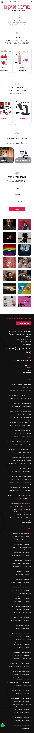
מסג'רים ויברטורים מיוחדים (26, 393)
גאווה (30, 447)
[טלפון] (6, 2)
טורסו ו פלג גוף (17, 403)
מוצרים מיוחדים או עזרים (20, 430)
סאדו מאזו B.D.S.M (27, 474)
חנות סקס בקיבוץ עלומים (26, 661)
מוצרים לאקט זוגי (12, 417)
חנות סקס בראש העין (15, 698)
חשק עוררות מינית (21, 468)
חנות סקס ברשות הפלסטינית (25, 682)
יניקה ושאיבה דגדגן (27, 384)
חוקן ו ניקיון (21, 422)
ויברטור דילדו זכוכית (15, 398)
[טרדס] (30, 352)
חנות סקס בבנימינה (27, 596)
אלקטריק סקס (19, 490)
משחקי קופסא (19, 514)
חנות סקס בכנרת (17, 628)
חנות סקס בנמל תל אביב (18, 704)
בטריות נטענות (28, 498)
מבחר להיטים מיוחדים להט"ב (22, 447)
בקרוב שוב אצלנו (27, 372)
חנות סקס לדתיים (19, 531)
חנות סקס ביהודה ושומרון (26, 606)
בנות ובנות (12, 447)
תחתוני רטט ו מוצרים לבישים (25, 436)
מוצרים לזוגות (19, 417)
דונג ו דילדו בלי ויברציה (13, 390)
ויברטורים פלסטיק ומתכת (26, 401)
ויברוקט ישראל (15, 436)
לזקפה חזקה (29, 468)
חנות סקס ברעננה (27, 560)
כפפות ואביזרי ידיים (17, 460)
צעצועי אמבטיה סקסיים (20, 441)
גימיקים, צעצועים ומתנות (14, 517)
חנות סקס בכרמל (19, 625)
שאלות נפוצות (28, 365)
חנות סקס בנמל (28, 704)
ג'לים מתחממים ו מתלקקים (26, 466)
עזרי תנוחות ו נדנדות (27, 433)
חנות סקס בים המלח (27, 639)
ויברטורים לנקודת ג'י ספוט (26, 395)
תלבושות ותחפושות (16, 455)
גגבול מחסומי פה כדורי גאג (26, 482)
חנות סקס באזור (28, 571)
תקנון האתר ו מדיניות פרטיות (24, 363)
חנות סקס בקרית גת (27, 690)
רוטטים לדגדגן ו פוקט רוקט (16, 384)
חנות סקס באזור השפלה (16, 558)
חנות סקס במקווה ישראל (26, 674)
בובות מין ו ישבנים (27, 406)
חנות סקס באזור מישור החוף (15, 623)
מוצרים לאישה (28, 382)
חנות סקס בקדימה (19, 679)
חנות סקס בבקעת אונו (26, 628)
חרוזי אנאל (11, 425)
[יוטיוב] (13, 348)
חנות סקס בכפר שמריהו (16, 620)
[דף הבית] (17, 8)
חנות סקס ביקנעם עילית (26, 598)
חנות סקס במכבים (18, 655)
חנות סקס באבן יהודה (27, 566)
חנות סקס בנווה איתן (17, 677)
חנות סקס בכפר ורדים (17, 617)
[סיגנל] (9, 348)
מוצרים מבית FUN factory (15, 501)
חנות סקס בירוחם (16, 598)
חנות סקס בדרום (28, 541)
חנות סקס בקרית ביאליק (16, 688)
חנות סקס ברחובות (27, 709)
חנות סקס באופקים (17, 566)
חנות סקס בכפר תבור (27, 623)
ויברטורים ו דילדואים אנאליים (21, 425)
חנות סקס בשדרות (27, 717)
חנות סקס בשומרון (19, 571)
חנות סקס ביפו (19, 579)
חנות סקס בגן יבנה (19, 604)
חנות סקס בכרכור (27, 631)
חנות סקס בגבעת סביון (17, 596)
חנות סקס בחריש (17, 725)
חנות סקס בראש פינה (27, 701)
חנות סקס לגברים (27, 533)
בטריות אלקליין (11, 495)
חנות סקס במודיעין (16, 652)
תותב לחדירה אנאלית (18, 428)
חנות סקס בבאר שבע (27, 558)
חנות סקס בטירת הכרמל (17, 633)
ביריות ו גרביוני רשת (17, 452)
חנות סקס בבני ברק (27, 579)
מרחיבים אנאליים (13, 422)
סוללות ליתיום (21, 498)
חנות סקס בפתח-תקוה (16, 582)
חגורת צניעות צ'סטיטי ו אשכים (16, 485)
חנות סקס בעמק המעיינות (26, 728)
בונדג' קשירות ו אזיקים (27, 476)
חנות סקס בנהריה (16, 674)
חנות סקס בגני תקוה (15, 606)
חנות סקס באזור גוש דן (26, 539)
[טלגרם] (23, 348)
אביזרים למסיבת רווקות (26, 522)
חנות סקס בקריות (19, 541)
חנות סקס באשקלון (27, 590)
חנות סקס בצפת (28, 679)
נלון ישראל (29, 441)
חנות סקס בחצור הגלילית (26, 612)
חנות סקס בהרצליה (27, 555)
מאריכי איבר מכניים (27, 414)
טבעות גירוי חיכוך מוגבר (14, 411)
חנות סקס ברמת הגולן (27, 669)
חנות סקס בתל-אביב (27, 536)
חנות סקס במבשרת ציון (26, 650)
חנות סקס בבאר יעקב (17, 590)
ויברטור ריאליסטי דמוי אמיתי (25, 390)
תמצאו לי (17, 209)
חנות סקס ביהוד (20, 636)
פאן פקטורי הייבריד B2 (16, 503)
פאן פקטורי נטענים (27, 509)
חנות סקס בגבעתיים (19, 574)
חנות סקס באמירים (17, 593)
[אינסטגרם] (27, 348)
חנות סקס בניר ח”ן (18, 639)
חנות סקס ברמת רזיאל (18, 715)
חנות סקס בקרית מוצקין (17, 690)
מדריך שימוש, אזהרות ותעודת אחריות (22, 360)
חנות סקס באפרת (27, 577)
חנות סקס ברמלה (18, 709)
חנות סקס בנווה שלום (27, 723)
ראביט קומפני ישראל (14, 439)
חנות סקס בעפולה (27, 666)
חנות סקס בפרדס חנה (26, 671)
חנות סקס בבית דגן (18, 560)
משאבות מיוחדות (18, 433)
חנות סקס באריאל (16, 587)
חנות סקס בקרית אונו (18, 685)
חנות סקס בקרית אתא (27, 688)
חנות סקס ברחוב (19, 693)
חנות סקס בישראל (27, 693)
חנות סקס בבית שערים (26, 593)
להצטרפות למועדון (24, 323)
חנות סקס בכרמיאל (19, 631)
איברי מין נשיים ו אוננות (26, 403)
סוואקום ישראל (11, 441)
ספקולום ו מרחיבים (27, 490)
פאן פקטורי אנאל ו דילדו (17, 509)
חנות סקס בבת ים (18, 550)
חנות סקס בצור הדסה (16, 671)
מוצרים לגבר (17, 401)
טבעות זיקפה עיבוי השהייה (26, 411)
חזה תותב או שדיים (27, 463)
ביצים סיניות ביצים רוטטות (26, 398)
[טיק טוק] (20, 348)
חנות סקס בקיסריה (16, 661)
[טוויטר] (16, 348)
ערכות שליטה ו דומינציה (15, 487)
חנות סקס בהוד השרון (27, 552)
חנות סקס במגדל (17, 650)
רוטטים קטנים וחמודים (14, 393)
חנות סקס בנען (18, 642)
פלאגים (29, 425)
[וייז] (6, 348)
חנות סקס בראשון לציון (16, 701)
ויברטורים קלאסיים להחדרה (13, 395)
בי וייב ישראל (28, 430)
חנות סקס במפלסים (27, 615)
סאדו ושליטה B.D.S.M (26, 460)
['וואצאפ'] (11, 2)
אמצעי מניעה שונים (27, 495)
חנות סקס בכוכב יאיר (27, 601)
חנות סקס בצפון (17, 539)
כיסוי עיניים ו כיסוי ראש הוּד (25, 479)
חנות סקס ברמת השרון (26, 547)
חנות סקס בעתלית (17, 669)
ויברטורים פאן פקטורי (27, 512)
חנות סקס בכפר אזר (27, 617)
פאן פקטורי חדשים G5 (26, 503)
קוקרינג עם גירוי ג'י (27, 417)
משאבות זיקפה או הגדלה (17, 409)
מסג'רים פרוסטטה (27, 428)
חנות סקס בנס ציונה (27, 642)
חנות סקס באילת (28, 574)
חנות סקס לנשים (28, 531)
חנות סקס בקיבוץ (28, 696)
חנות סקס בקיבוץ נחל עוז (17, 658)
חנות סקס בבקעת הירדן (16, 601)
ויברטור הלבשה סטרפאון (26, 449)
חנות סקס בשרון (28, 625)
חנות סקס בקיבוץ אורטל (13, 682)
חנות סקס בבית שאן (27, 563)
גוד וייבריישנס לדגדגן (15, 506)
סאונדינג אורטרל (11, 490)
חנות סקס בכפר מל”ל (27, 620)
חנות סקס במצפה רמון (17, 615)
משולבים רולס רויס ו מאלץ (26, 387)
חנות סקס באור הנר (27, 569)
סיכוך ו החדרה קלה (13, 463)
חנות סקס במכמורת (27, 658)
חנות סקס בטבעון (16, 612)
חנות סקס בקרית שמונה (26, 698)
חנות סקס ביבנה (28, 636)
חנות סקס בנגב (19, 666)
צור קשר (29, 370)
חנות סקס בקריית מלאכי (26, 720)
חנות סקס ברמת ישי (16, 712)
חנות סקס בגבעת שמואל (17, 555)
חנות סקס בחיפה (17, 552)
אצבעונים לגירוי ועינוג (15, 420)
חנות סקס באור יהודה (17, 569)
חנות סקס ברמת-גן (17, 547)
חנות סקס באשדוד (19, 577)
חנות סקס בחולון (18, 544)
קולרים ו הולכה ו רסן (15, 479)
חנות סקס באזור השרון (17, 536)
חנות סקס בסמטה (27, 715)
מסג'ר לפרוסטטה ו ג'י (17, 414)
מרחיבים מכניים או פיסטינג (25, 439)
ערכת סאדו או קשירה (16, 476)
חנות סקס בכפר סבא (27, 582)
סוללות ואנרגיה (19, 495)
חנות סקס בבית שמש (17, 563)
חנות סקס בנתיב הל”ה (26, 647)
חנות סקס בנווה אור (27, 677)
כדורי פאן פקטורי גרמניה (26, 506)
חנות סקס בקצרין (18, 717)
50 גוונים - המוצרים (27, 485)
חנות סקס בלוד (28, 585)
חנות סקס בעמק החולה (26, 587)
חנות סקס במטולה (27, 655)
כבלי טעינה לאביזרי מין (26, 501)
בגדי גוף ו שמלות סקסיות (26, 455)
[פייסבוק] (27, 352)
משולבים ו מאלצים (27, 514)
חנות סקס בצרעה (27, 707)
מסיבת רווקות (20, 520)
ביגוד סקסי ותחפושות (27, 452)
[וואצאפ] (30, 348)
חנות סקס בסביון (19, 663)
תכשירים (20, 463)
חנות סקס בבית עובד (27, 725)
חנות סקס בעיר (18, 723)
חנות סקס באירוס (16, 720)
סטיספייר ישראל (28, 444)
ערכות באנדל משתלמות (26, 487)
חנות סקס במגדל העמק (26, 652)
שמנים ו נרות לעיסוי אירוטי (13, 466)
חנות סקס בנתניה (27, 663)
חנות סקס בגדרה (20, 585)
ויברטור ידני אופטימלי (19, 382)
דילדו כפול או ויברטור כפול (14, 449)
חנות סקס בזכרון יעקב (27, 609)
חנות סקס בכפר (19, 696)
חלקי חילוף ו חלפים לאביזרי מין (17, 444)
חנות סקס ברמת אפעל (26, 712)
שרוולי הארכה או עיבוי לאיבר (17, 406)
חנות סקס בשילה (19, 707)
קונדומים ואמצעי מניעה (26, 493)
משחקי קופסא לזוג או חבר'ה (25, 517)
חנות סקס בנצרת (27, 644)
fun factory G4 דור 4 (16, 512)
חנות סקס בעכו (11, 663)
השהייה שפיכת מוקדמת (26, 471)
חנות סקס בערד (11, 666)
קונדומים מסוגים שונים (15, 493)
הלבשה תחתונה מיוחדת (17, 457)
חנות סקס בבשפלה (27, 544)
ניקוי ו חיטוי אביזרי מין (16, 471)
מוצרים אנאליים (28, 422)
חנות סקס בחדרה (17, 609)
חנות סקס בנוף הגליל (18, 644)
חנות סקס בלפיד (17, 647)
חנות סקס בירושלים (27, 550)
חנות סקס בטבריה (27, 633)
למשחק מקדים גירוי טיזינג (26, 420)
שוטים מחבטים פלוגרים (17, 474)
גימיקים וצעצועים (28, 520)
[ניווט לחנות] (15, 2)
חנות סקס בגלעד (28, 604)
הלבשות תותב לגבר (27, 409)
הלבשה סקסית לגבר (27, 457)
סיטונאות (29, 368)
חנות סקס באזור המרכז (18, 533)
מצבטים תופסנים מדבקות (14, 482)
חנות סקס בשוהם (27, 685)
